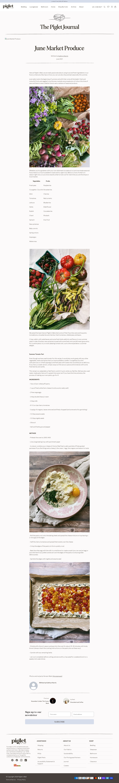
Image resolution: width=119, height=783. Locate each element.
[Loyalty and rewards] (108, 6)
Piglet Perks (41, 757)
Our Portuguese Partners (72, 757)
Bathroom (93, 753)
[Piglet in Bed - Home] (8, 6)
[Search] (104, 6)
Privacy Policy (21, 779)
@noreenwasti (57, 676)
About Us (67, 745)
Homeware (93, 757)
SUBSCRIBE (59, 722)
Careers (66, 765)
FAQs (39, 753)
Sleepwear (93, 749)
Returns (40, 749)
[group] (59, 1)
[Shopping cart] (115, 6)
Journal (66, 761)
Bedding (92, 745)
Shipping (40, 745)
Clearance (93, 761)
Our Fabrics (67, 749)
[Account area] (112, 6)
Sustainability (68, 753)
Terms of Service (11, 779)
